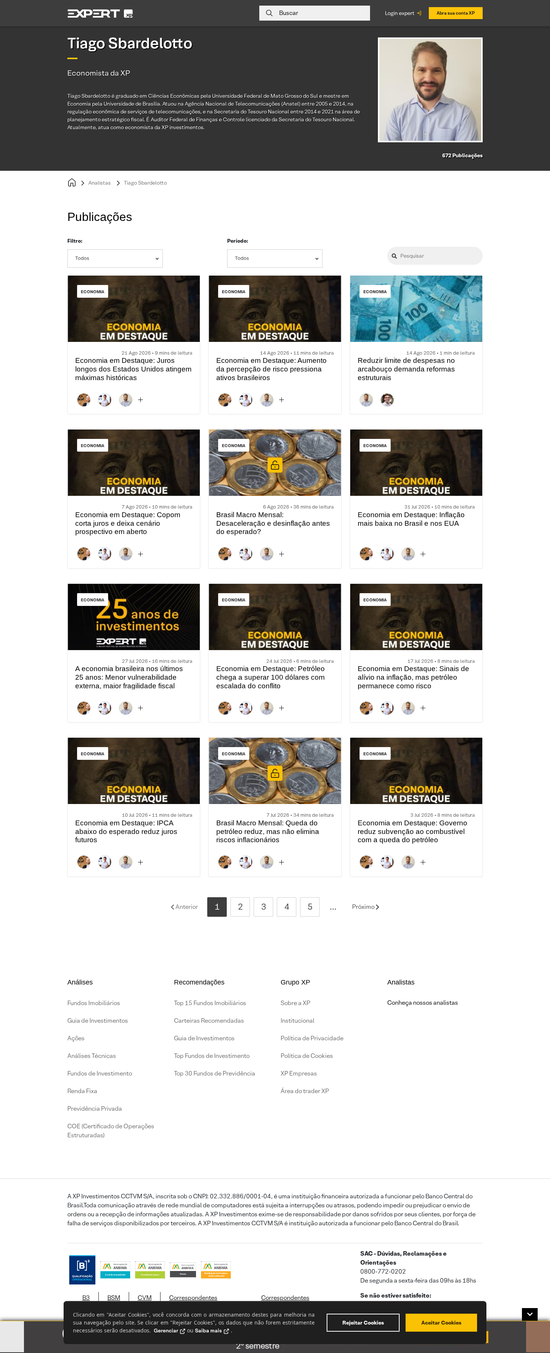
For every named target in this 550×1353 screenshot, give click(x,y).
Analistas (99, 182)
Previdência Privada (94, 1109)
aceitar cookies (441, 1322)
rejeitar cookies (363, 1322)
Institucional (297, 1021)
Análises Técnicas (91, 1056)
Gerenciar (166, 1330)
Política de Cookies (307, 1056)
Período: (237, 240)
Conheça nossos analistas (422, 1003)
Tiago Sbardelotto (145, 182)
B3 (86, 1298)
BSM (113, 1298)
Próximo (364, 907)
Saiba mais (208, 1330)
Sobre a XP (295, 1003)
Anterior (186, 907)
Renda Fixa (82, 1091)
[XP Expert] (100, 13)
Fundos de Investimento (99, 1073)
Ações (76, 1038)
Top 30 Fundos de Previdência (214, 1073)
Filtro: (74, 240)
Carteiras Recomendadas (209, 1021)
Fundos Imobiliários (93, 1003)
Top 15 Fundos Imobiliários (210, 1003)
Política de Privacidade (312, 1038)
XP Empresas (299, 1073)
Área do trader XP (305, 1091)
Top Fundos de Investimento (212, 1056)
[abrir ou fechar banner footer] (530, 1314)
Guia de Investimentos (97, 1021)
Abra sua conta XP (456, 13)
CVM (145, 1298)
